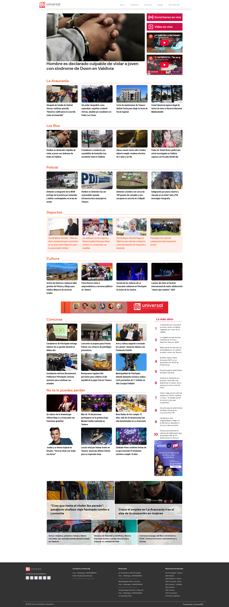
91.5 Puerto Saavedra (172, 596)
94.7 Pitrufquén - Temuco (174, 573)
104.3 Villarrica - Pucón (173, 579)
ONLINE (160, 5)
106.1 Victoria (169, 590)
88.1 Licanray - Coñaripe (173, 584)
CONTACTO (134, 5)
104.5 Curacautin (171, 593)
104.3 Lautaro (170, 587)
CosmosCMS (198, 604)
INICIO (122, 5)
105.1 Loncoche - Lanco (173, 581)
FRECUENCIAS (174, 5)
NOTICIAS (148, 5)
